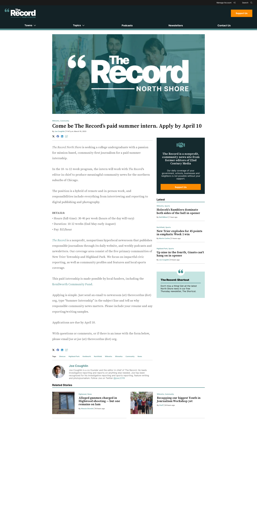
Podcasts (127, 25)
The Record (59, 240)
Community (64, 121)
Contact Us (224, 25)
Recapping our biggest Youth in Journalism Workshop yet (179, 399)
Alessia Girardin (87, 409)
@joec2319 (119, 378)
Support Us (241, 13)
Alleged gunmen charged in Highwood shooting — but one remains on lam (99, 401)
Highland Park (74, 356)
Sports (167, 206)
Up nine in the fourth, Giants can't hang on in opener (180, 254)
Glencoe (62, 356)
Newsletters (176, 25)
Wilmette (55, 121)
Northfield (98, 356)
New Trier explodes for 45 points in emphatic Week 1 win (179, 232)
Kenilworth (87, 356)
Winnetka (118, 356)
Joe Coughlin (60, 131)
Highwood (82, 394)
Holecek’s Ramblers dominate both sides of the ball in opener (178, 211)
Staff (161, 405)
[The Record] (20, 13)
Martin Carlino (164, 238)
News (140, 356)
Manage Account (224, 2)
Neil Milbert (163, 217)
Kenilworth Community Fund (72, 284)
